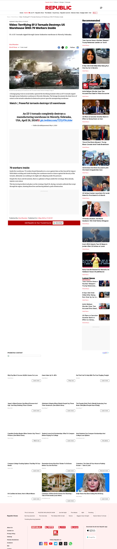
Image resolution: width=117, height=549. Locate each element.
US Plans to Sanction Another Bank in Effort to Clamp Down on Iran (95, 118)
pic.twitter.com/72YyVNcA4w (56, 120)
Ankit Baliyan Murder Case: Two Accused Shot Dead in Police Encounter (95, 92)
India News (85, 71)
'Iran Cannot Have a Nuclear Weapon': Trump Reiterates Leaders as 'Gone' (95, 41)
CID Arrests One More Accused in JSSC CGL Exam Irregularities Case (95, 169)
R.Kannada (67, 2)
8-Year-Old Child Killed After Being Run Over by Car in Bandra (95, 67)
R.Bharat (56, 2)
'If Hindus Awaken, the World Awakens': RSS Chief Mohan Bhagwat (95, 220)
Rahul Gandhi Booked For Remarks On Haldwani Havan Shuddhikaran (95, 271)
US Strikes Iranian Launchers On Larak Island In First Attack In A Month (95, 194)
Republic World (49, 2)
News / (9, 17)
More (94, 13)
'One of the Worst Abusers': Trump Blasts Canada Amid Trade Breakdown (95, 143)
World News (13, 47)
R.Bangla (62, 2)
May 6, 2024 (53, 125)
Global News (85, 198)
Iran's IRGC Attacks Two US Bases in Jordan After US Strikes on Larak (94, 245)
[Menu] (100, 8)
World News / (15, 17)
